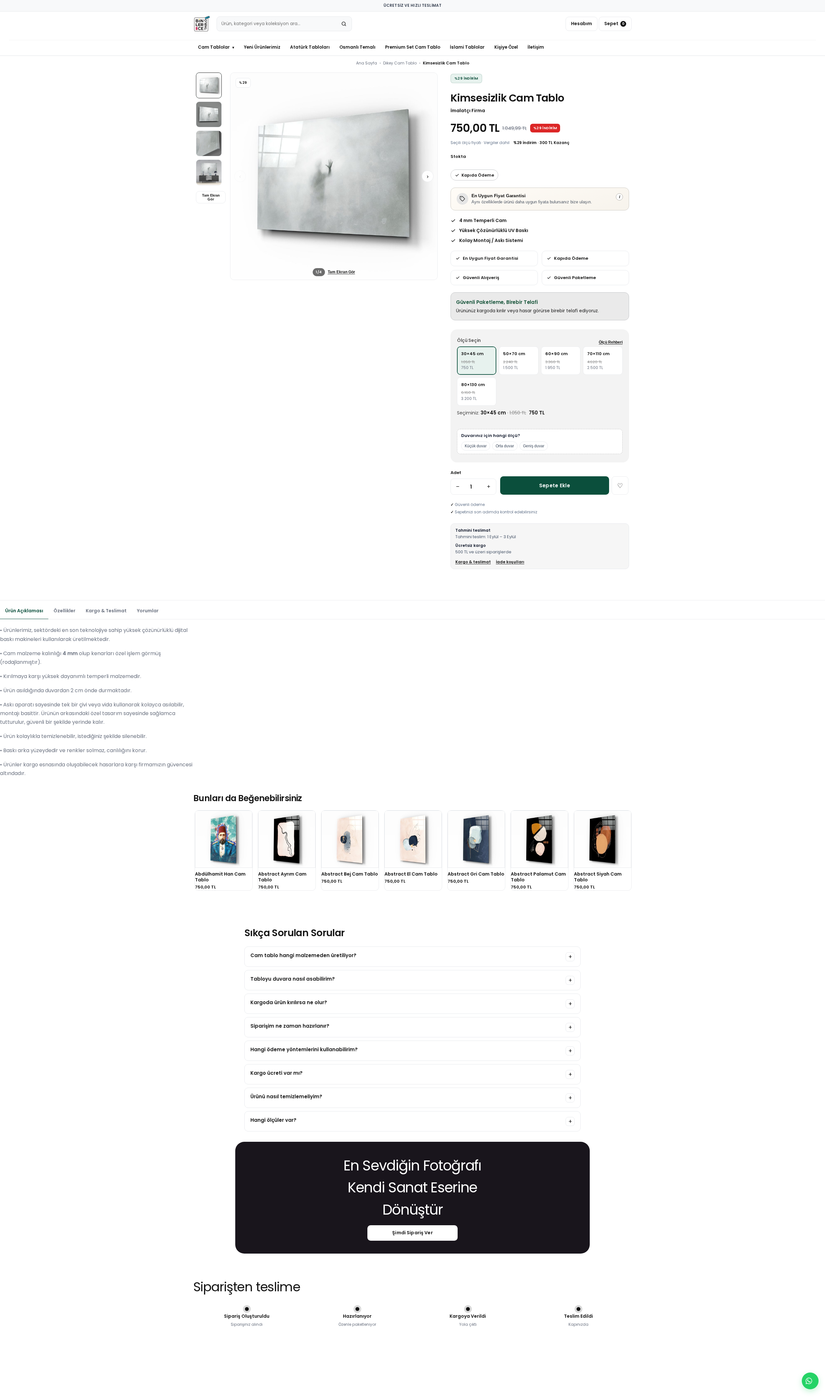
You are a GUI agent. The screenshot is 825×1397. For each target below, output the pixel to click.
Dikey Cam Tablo (400, 63)
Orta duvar (505, 446)
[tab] (209, 85)
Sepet (614, 23)
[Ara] (344, 24)
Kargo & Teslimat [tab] (106, 610)
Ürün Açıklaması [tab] (24, 610)
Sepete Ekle (554, 485)
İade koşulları (510, 562)
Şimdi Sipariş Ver (412, 1232)
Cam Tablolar (216, 47)
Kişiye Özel (506, 47)
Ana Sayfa (366, 63)
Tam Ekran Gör (211, 197)
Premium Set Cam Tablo (412, 47)
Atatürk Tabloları (310, 47)
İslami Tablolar (467, 47)
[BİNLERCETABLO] (201, 23)
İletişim (536, 47)
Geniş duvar (533, 446)
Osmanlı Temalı (357, 47)
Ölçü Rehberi (611, 342)
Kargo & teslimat (473, 562)
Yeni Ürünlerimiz (262, 47)
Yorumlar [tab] (148, 610)
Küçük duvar (476, 446)
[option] (477, 360)
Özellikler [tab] (64, 610)
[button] (334, 176)
